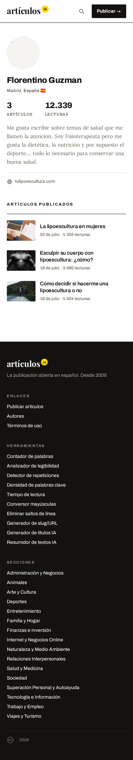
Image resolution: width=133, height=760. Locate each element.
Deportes (17, 601)
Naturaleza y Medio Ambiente (38, 649)
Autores (15, 416)
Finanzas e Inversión (29, 630)
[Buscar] (81, 11)
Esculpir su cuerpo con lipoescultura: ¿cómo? (66, 256)
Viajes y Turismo (24, 716)
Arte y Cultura (21, 592)
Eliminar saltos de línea (31, 513)
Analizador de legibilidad (33, 465)
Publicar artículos (25, 406)
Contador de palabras (30, 456)
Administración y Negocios (35, 573)
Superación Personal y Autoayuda (43, 687)
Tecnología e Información (33, 697)
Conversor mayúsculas (31, 504)
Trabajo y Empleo (25, 706)
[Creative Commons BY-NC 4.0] (10, 740)
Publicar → (109, 11)
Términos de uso (24, 425)
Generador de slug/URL (32, 523)
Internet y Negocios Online (35, 639)
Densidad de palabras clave (36, 485)
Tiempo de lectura (26, 494)
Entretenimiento (24, 611)
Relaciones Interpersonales (36, 658)
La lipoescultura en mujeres (72, 226)
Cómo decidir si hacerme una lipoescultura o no (74, 287)
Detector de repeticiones (33, 475)
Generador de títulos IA (31, 532)
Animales (17, 582)
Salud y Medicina (25, 668)
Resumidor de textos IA (32, 542)
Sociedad (17, 678)
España (31, 90)
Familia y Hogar (23, 620)
